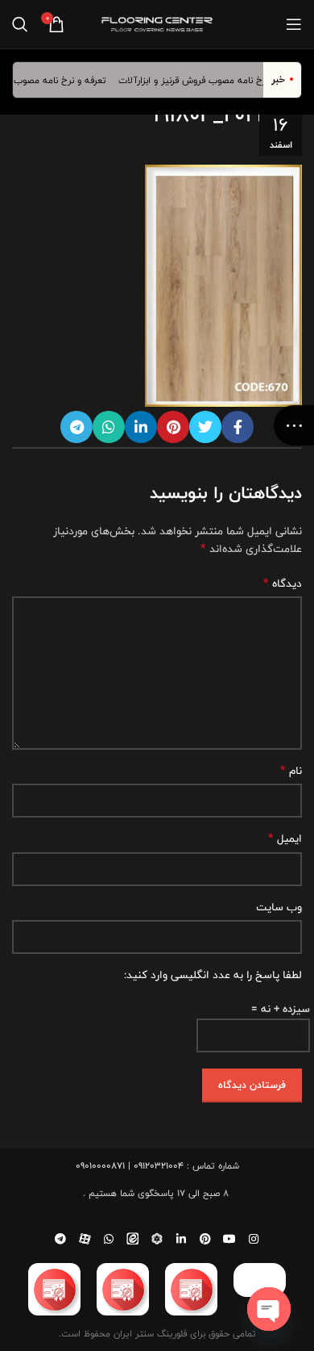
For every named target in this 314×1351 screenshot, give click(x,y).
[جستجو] (20, 24)
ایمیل (285, 838)
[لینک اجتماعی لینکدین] (141, 427)
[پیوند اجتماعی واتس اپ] (109, 427)
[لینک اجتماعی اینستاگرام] (254, 1239)
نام (291, 771)
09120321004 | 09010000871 (130, 1165)
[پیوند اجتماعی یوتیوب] (229, 1239)
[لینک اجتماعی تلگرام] (76, 427)
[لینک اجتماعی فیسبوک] (237, 427)
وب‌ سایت (279, 907)
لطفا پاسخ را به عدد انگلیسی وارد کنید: (213, 975)
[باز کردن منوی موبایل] (294, 24)
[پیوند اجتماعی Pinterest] (173, 427)
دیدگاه (282, 583)
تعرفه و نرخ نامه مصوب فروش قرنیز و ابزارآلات (216, 80)
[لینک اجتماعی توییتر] (205, 427)
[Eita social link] (133, 1239)
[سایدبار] (294, 425)
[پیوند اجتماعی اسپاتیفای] (157, 1239)
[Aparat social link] (84, 1239)
